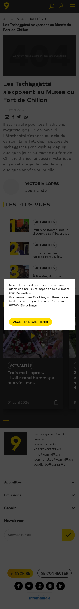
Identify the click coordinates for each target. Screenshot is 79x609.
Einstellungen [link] (28, 305)
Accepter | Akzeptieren (30, 321)
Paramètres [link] (23, 293)
